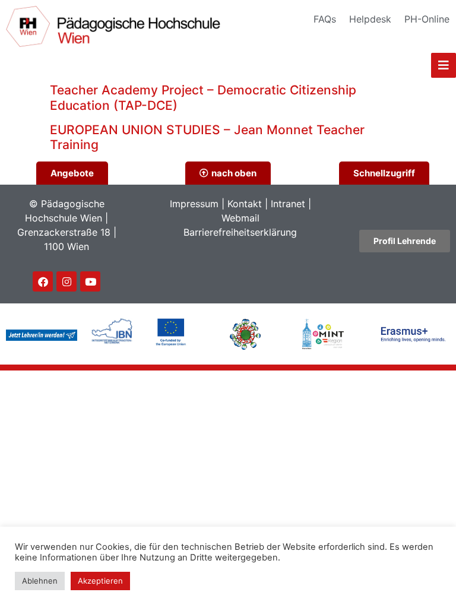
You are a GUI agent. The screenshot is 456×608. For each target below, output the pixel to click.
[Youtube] (90, 281)
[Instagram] (66, 281)
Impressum (194, 204)
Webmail (240, 218)
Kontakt (244, 204)
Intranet (288, 204)
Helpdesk (370, 19)
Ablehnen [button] (40, 580)
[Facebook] (43, 281)
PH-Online (426, 19)
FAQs (325, 19)
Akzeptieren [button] (100, 580)
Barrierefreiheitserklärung (240, 232)
